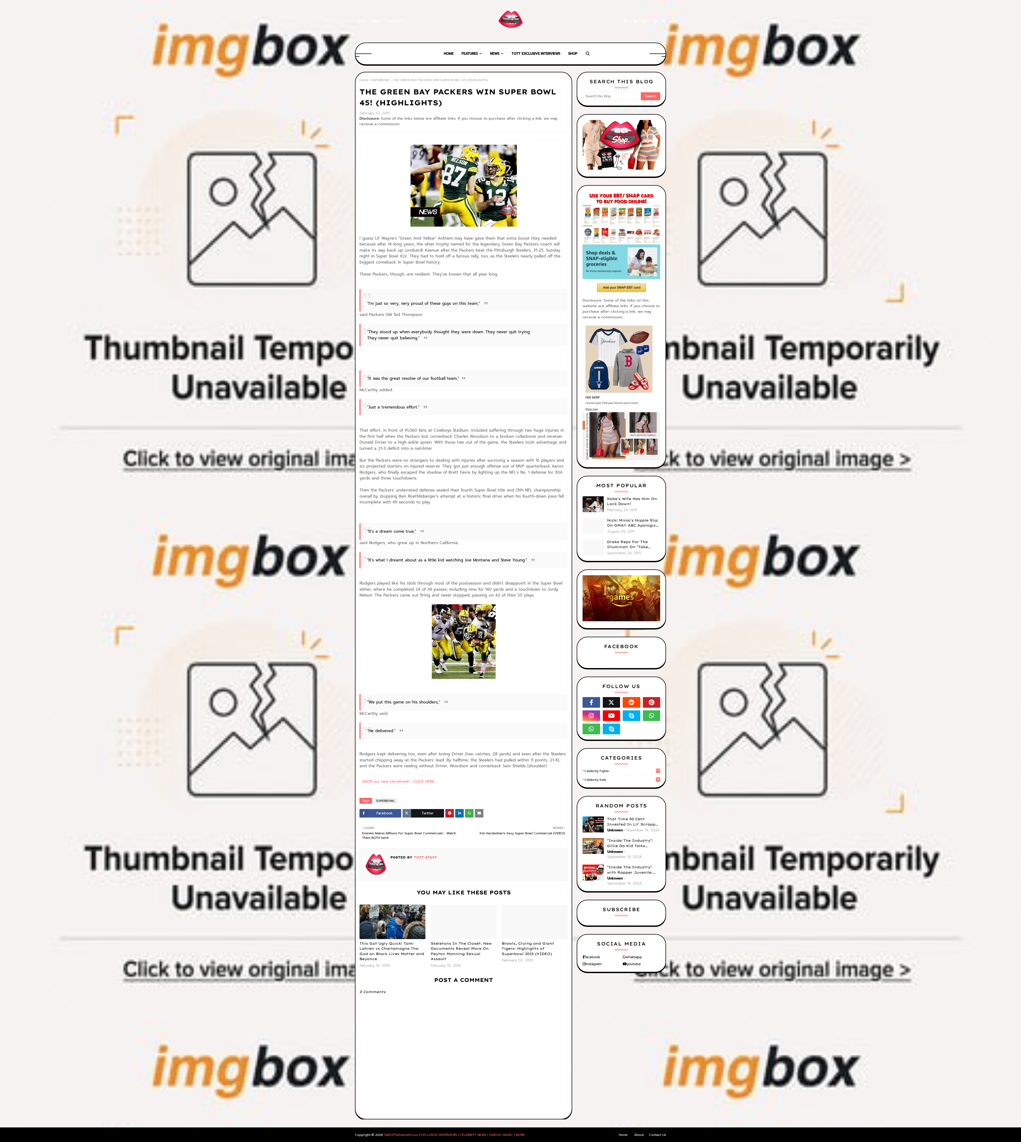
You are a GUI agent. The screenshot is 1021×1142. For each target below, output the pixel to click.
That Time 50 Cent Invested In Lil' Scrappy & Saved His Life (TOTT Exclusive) (632, 822)
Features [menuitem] (470, 53)
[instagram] (644, 21)
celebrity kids (622, 779)
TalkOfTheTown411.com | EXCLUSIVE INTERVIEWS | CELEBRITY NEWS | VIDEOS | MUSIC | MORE (454, 1134)
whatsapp (634, 957)
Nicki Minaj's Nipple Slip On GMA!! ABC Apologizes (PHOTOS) (633, 523)
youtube (634, 963)
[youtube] (611, 715)
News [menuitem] (494, 53)
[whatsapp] (651, 715)
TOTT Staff (424, 857)
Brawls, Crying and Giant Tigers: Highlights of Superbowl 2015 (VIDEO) (528, 948)
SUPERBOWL (380, 80)
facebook (592, 957)
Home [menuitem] (449, 53)
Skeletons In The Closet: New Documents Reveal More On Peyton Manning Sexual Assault (461, 951)
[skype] (663, 21)
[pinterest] (654, 21)
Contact (395, 21)
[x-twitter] (635, 21)
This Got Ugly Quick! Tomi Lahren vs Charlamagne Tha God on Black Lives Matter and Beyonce (391, 951)
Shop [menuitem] (572, 53)
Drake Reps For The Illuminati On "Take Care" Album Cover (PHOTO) (627, 545)
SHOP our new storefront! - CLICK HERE (398, 781)
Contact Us (657, 1134)
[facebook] (625, 21)
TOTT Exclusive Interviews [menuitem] (536, 53)
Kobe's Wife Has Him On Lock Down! (632, 501)
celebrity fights (622, 771)
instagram (593, 963)
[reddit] (631, 702)
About (376, 21)
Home (361, 21)
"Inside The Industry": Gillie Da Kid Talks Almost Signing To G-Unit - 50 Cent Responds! (633, 843)
